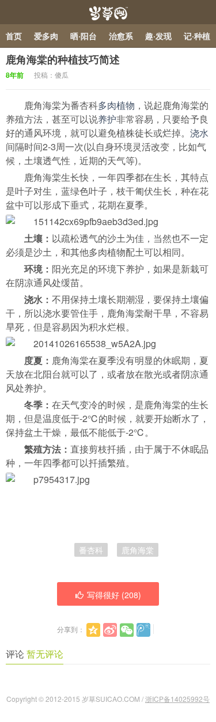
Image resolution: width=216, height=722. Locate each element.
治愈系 (121, 35)
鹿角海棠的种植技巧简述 (63, 59)
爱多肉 (46, 35)
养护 (107, 119)
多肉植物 (116, 105)
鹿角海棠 (138, 550)
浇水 (199, 132)
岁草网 (108, 12)
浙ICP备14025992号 (177, 699)
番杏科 (91, 550)
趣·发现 (158, 35)
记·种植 (197, 35)
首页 (14, 35)
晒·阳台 (83, 35)
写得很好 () (114, 595)
